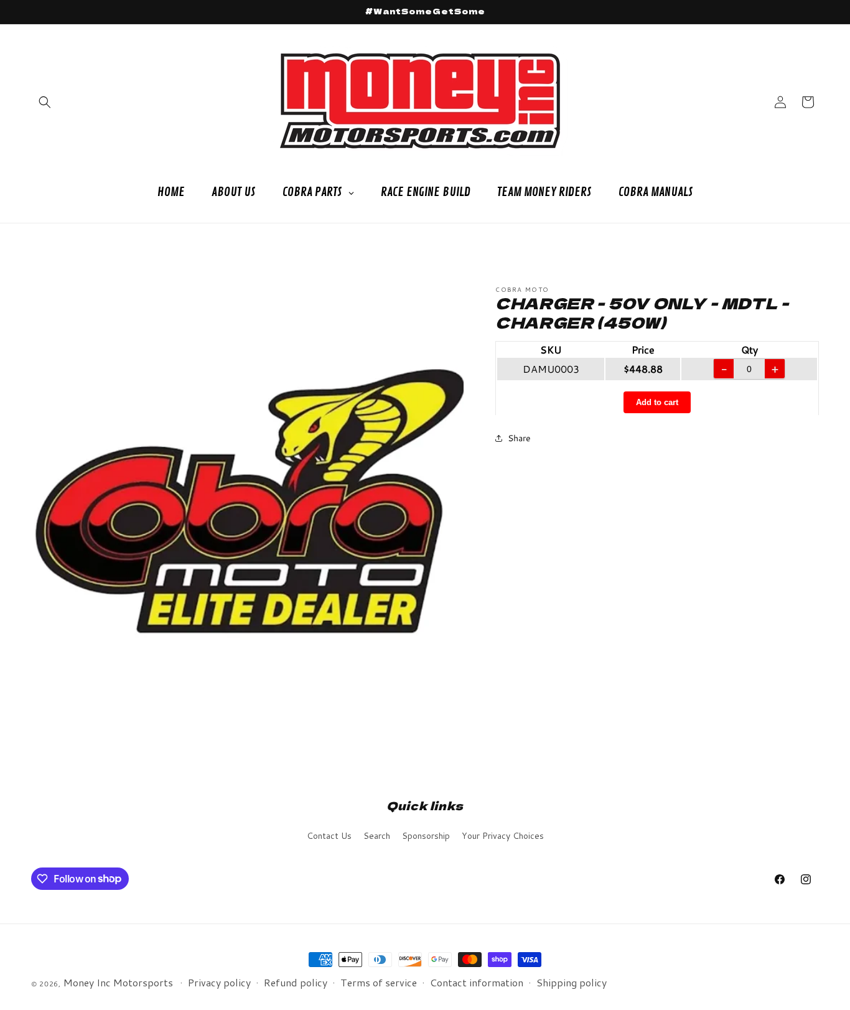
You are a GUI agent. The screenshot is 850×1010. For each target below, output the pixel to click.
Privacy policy (219, 982)
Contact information (476, 982)
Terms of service (378, 982)
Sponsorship (426, 836)
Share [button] (519, 437)
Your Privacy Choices (503, 836)
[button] (44, 102)
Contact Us (329, 836)
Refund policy (295, 982)
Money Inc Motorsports (118, 982)
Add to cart (657, 401)
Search (376, 836)
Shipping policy (571, 982)
